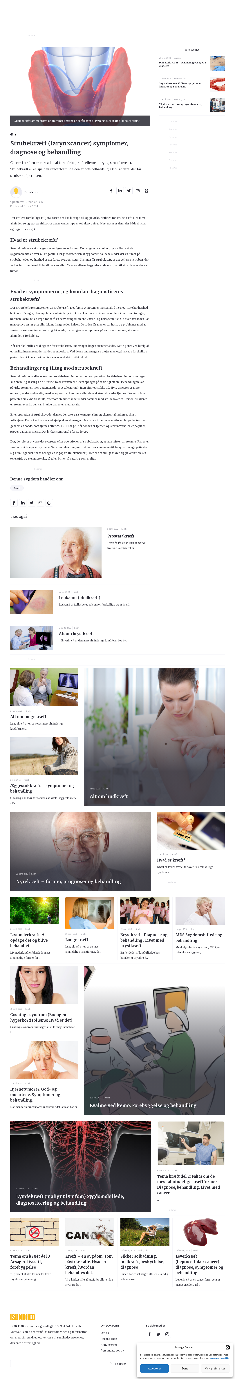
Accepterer (154, 1368)
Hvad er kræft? (171, 860)
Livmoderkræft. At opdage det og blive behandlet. (29, 940)
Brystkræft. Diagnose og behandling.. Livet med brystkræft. (144, 940)
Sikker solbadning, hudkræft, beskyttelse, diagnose (142, 1262)
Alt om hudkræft (109, 796)
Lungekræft (76, 939)
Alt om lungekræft (28, 716)
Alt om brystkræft (76, 633)
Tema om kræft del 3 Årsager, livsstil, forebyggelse (30, 1262)
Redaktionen (109, 1338)
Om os (105, 1333)
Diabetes (177, 57)
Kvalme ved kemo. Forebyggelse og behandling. (144, 1105)
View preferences (215, 1368)
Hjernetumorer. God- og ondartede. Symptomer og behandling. (35, 1094)
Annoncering (109, 1344)
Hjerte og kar (179, 78)
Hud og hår (143, 1250)
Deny (185, 1368)
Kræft (17, 488)
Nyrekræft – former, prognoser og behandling (68, 881)
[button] (227, 1347)
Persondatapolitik (112, 1350)
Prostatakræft (120, 536)
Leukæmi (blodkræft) (79, 597)
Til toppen (119, 1363)
